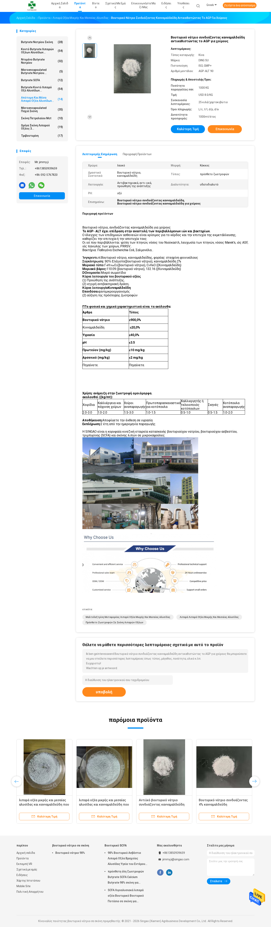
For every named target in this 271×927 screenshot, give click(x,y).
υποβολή (104, 692)
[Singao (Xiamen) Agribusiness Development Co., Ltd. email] (22, 185)
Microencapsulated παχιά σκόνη (42, 109)
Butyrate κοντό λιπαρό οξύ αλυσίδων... (42, 89)
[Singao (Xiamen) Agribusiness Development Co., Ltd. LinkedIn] (169, 872)
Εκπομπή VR (24, 864)
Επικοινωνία (42, 195)
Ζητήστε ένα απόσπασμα (239, 5)
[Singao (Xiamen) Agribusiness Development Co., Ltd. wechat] (41, 185)
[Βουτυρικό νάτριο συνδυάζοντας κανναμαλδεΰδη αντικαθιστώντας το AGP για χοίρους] (132, 69)
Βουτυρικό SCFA (116, 845)
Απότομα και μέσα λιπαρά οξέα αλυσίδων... (42, 99)
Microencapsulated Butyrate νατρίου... (42, 71)
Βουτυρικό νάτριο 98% (70, 852)
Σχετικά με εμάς (26, 869)
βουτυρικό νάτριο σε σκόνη (70, 845)
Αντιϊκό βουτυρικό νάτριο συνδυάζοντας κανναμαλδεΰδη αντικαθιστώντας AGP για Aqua (162, 804)
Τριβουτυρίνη (42, 135)
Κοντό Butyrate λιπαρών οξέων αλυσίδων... (42, 51)
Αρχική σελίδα (25, 852)
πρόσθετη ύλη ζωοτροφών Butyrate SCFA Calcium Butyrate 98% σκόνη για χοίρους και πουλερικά (126, 877)
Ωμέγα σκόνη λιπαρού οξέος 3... (42, 127)
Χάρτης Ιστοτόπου (28, 880)
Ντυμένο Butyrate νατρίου (42, 61)
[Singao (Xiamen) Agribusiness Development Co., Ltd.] (31, 6)
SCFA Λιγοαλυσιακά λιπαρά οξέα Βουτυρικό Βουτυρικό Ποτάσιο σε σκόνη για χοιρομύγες (126, 896)
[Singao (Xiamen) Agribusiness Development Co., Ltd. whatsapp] (32, 185)
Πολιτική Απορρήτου (29, 891)
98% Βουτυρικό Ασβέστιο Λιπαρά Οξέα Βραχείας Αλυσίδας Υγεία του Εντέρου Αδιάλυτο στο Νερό (126, 859)
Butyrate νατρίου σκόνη (42, 42)
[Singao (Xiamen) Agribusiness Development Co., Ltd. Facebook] (160, 872)
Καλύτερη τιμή (188, 129)
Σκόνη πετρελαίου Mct (42, 118)
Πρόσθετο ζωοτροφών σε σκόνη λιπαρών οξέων (114, 622)
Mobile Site (23, 886)
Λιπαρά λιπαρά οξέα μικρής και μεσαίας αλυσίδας (209, 617)
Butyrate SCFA (42, 80)
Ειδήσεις (22, 875)
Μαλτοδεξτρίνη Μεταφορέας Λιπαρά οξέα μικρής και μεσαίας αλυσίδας (128, 617)
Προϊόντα (22, 858)
